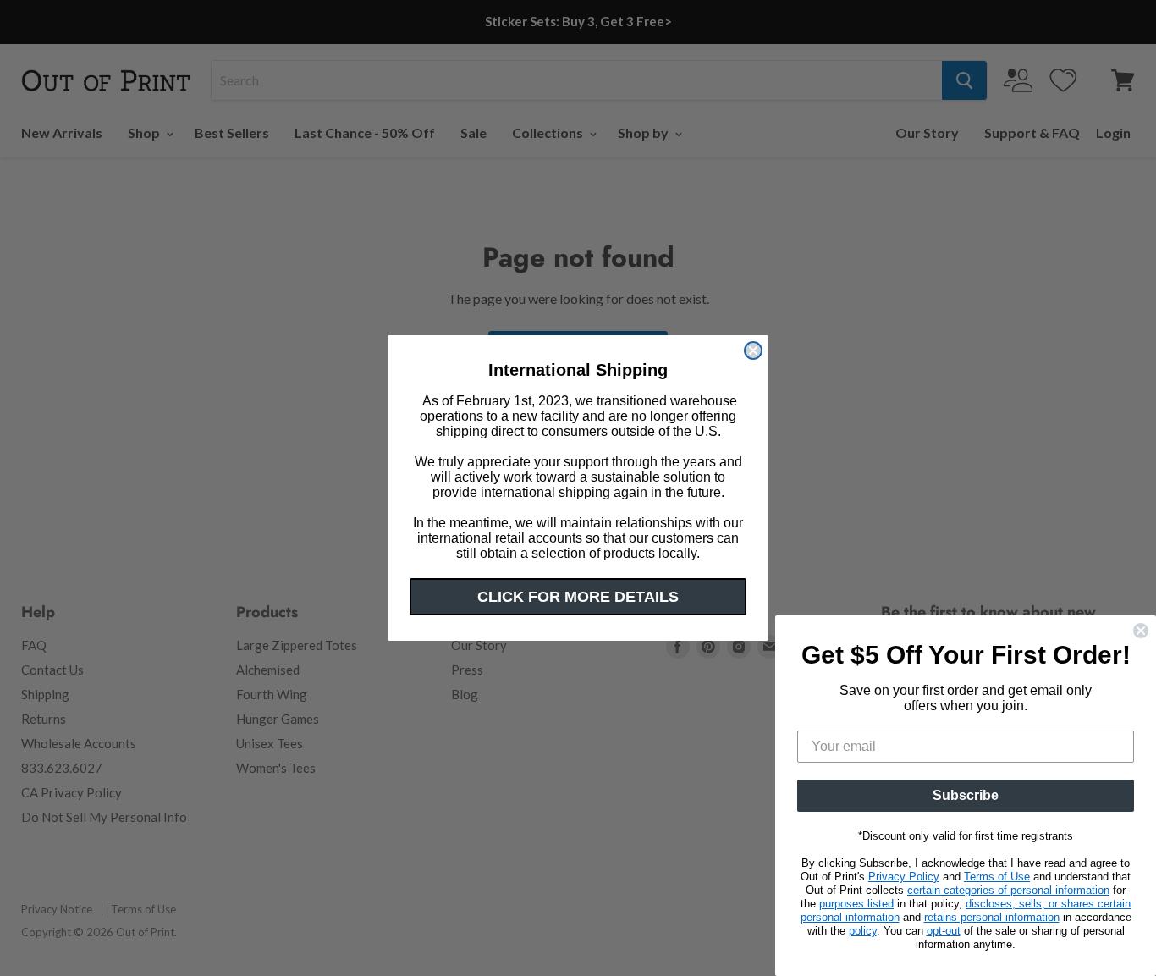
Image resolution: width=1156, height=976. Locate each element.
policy (863, 930)
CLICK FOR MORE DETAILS (578, 596)
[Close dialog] (753, 350)
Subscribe (966, 795)
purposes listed (856, 903)
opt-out (944, 930)
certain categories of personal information (1008, 890)
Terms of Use (997, 876)
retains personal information (992, 917)
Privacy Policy (903, 876)
